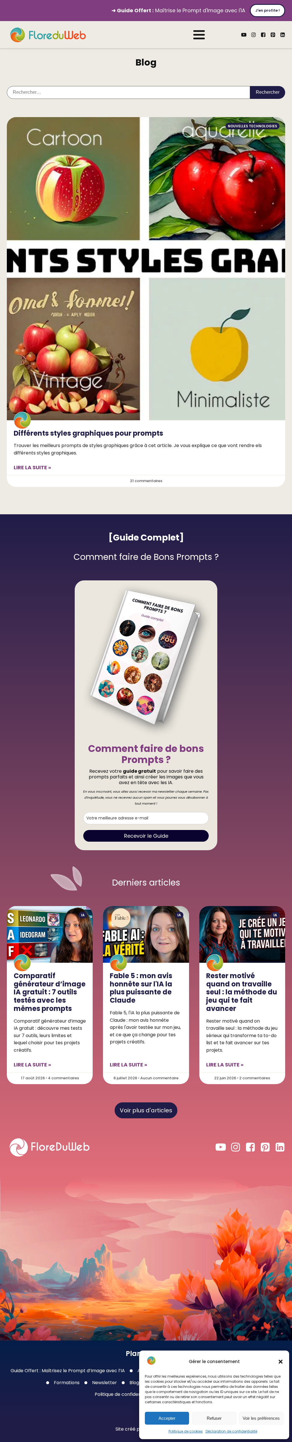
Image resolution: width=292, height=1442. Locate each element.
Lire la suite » (32, 467)
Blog (134, 1382)
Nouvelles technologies (252, 126)
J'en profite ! (267, 10)
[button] (280, 1362)
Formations (67, 1382)
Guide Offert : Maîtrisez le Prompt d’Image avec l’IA (68, 1370)
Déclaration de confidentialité (231, 1431)
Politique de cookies (186, 1431)
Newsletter (104, 1382)
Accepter (167, 1418)
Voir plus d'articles (146, 1110)
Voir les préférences (261, 1418)
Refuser (214, 1418)
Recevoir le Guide (146, 835)
